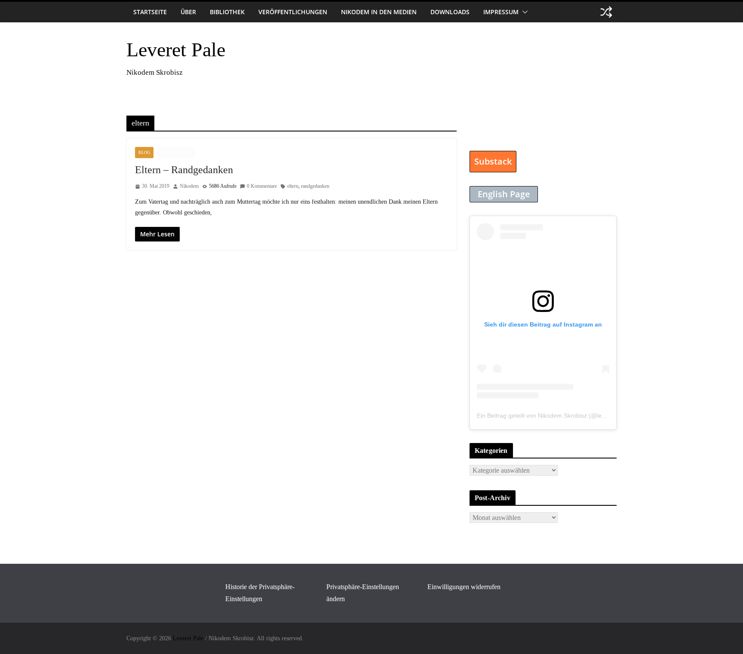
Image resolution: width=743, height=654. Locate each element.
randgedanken (315, 186)
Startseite (150, 12)
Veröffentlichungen (292, 12)
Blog (144, 152)
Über (188, 12)
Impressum (501, 12)
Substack (493, 161)
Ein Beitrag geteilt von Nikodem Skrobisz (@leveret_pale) (554, 415)
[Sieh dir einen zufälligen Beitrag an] (606, 12)
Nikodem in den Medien (379, 12)
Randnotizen (176, 152)
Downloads (450, 12)
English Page (504, 194)
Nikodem (189, 186)
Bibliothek (227, 12)
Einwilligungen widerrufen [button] (463, 586)
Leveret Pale (175, 50)
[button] (523, 12)
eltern (292, 186)
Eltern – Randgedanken (184, 169)
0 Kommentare (262, 186)
